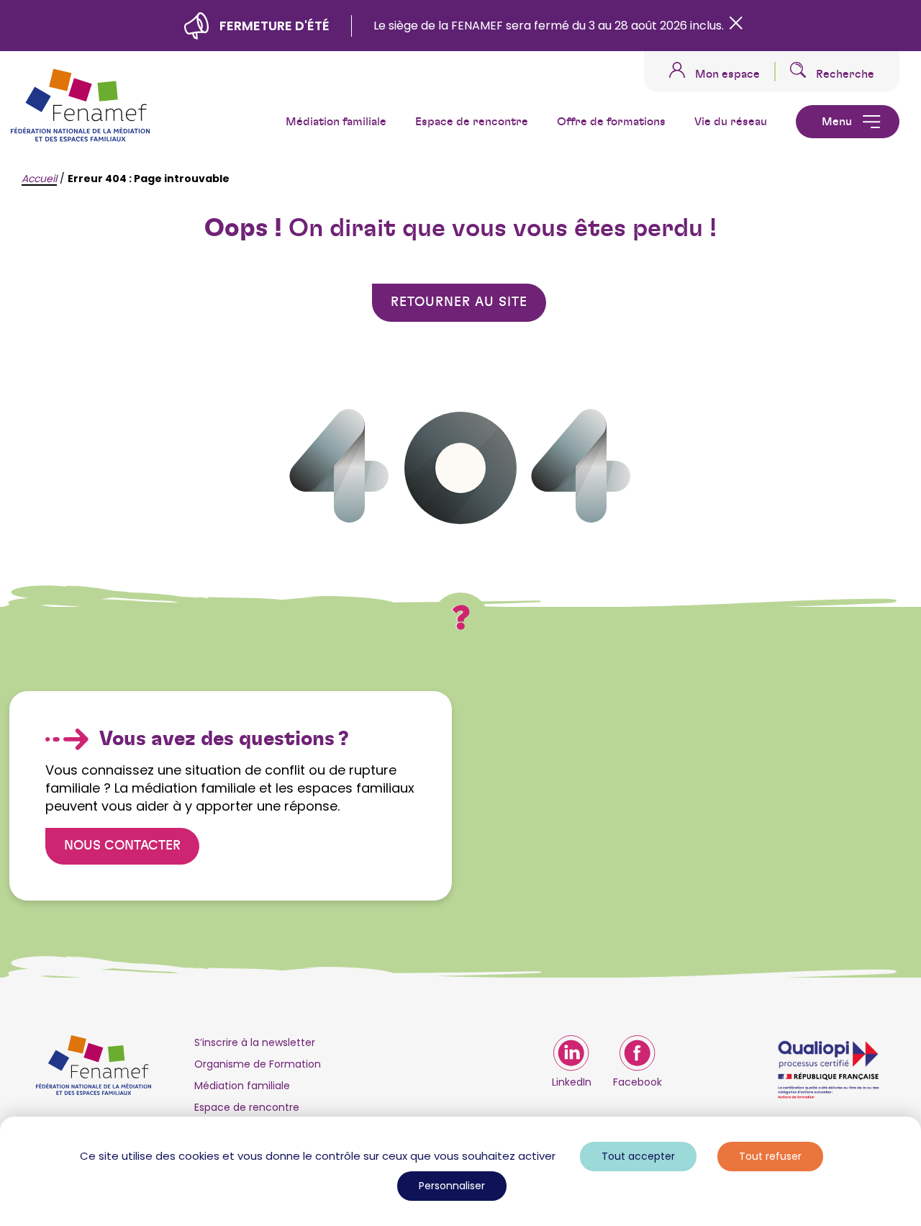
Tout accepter (638, 1156)
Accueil (39, 178)
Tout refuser (770, 1156)
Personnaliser (452, 1185)
